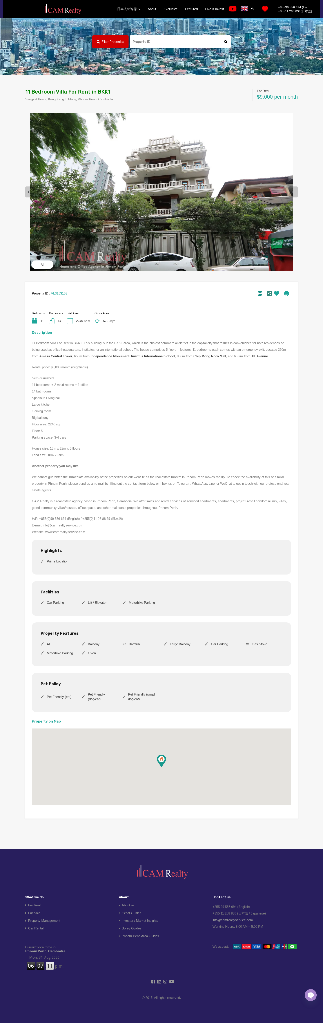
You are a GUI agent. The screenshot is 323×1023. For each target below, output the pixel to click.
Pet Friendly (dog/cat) (96, 696)
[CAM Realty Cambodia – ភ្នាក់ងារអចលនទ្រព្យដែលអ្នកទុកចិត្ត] (62, 9)
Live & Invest (214, 9)
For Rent (34, 905)
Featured (191, 9)
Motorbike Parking (142, 602)
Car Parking (55, 602)
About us (128, 905)
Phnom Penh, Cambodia (45, 949)
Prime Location (57, 561)
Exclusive (170, 9)
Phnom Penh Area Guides (140, 936)
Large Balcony (180, 644)
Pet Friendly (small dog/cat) (141, 696)
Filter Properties (113, 41)
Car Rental (36, 928)
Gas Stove (259, 644)
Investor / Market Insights (140, 920)
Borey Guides (132, 928)
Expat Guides (131, 913)
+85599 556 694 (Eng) (294, 7)
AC (49, 644)
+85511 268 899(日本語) (295, 11)
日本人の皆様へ (128, 9)
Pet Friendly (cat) (59, 697)
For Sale (34, 913)
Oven (92, 653)
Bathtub (134, 644)
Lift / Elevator (97, 602)
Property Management (44, 920)
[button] (166, 767)
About (152, 9)
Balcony (94, 644)
